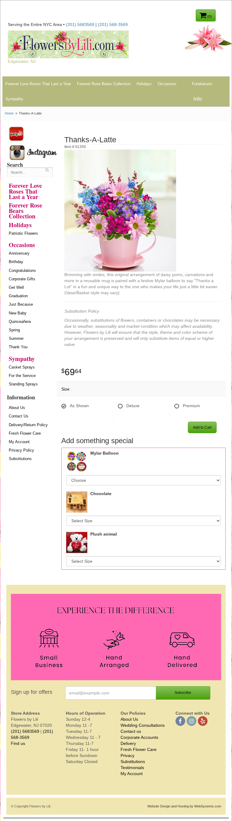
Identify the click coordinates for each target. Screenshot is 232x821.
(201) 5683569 (80, 24)
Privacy (127, 755)
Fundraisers (202, 84)
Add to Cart (202, 427)
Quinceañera (20, 321)
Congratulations (22, 270)
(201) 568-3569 (113, 24)
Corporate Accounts (139, 737)
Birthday (16, 261)
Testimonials (132, 767)
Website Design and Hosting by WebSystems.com (184, 806)
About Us (17, 407)
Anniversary (19, 253)
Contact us (131, 731)
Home (9, 113)
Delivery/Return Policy (28, 425)
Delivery (128, 743)
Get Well (16, 287)
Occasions (167, 84)
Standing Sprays (23, 384)
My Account (19, 441)
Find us (18, 743)
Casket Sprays (22, 367)
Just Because (21, 304)
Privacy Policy (21, 450)
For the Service (22, 375)
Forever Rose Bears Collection (103, 84)
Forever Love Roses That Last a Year (38, 84)
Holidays (144, 84)
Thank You (18, 347)
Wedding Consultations (143, 725)
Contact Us (18, 416)
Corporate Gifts (22, 279)
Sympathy (14, 99)
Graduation (18, 296)
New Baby (18, 313)
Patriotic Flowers (23, 233)
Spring (14, 330)
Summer (16, 338)
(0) (209, 16)
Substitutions (20, 458)
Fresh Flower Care (25, 433)
